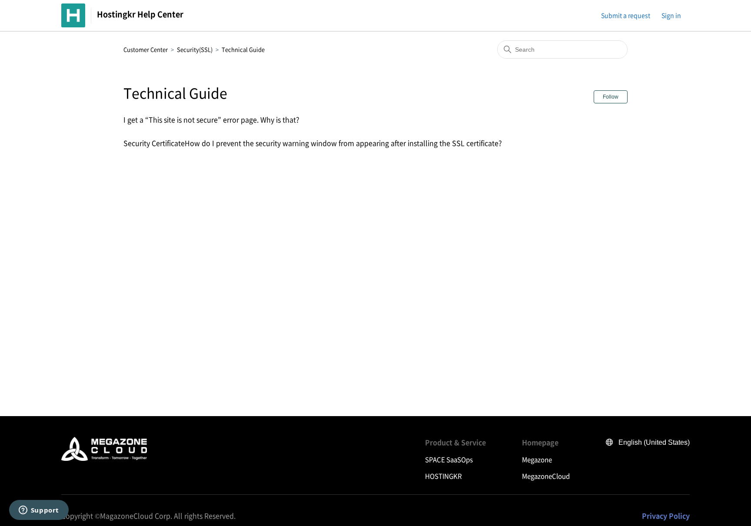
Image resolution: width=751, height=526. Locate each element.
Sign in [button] (671, 15)
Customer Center (145, 49)
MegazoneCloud (546, 476)
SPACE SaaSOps (449, 459)
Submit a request (625, 15)
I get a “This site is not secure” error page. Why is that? (211, 119)
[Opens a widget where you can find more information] (39, 511)
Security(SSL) (195, 49)
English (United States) (654, 442)
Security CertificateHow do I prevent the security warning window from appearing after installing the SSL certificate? (312, 143)
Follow (610, 97)
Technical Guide (243, 49)
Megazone (537, 459)
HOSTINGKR (443, 476)
